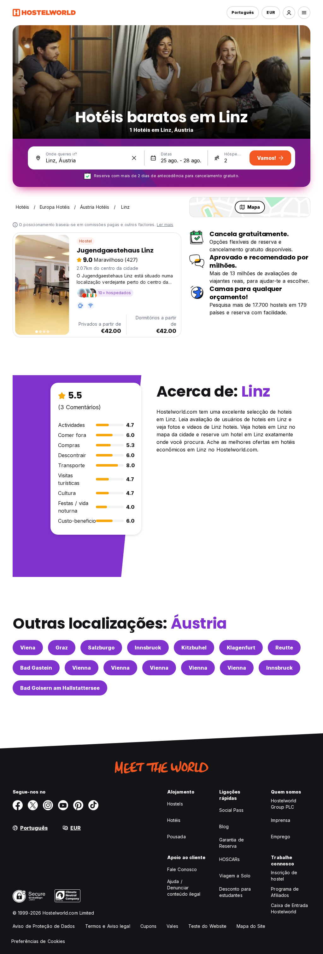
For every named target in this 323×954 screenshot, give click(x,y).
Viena (27, 647)
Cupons (148, 926)
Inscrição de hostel (284, 875)
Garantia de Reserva (231, 843)
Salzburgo (101, 647)
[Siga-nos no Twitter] (33, 805)
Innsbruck (148, 647)
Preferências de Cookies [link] (38, 941)
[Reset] (134, 158)
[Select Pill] (289, 12)
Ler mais (165, 224)
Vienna (81, 668)
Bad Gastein (36, 668)
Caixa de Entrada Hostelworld (289, 908)
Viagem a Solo (234, 875)
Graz (62, 647)
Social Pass (231, 810)
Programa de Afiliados (285, 892)
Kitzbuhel (194, 647)
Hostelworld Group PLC (283, 804)
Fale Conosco (182, 869)
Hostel (85, 241)
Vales (172, 926)
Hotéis (174, 820)
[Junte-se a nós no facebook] (18, 805)
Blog (224, 826)
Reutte (284, 647)
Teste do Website (207, 926)
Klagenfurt (241, 647)
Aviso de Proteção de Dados (44, 926)
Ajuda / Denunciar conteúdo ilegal (184, 888)
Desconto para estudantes (235, 892)
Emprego (280, 836)
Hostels (175, 803)
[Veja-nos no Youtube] (63, 805)
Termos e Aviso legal (107, 926)
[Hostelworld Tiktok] (93, 805)
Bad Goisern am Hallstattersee (60, 688)
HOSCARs (229, 859)
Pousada (176, 836)
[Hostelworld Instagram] (48, 805)
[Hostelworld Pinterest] (78, 805)
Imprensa (280, 820)
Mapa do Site (251, 926)
